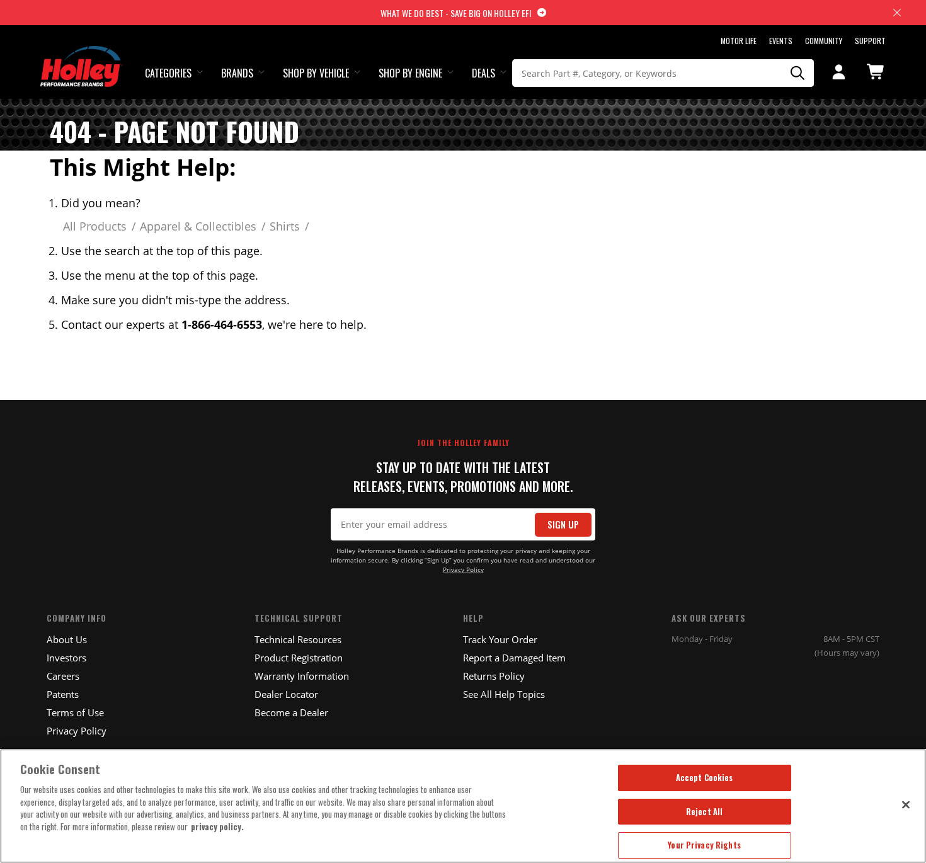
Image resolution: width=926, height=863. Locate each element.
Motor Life (739, 40)
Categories (168, 73)
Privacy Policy (463, 570)
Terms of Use (75, 712)
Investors (66, 657)
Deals (483, 73)
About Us (67, 639)
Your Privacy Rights (704, 844)
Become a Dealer (291, 712)
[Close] (906, 804)
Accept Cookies (704, 777)
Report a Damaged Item (514, 657)
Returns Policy (494, 676)
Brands (237, 73)
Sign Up (563, 524)
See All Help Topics (504, 694)
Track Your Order (500, 639)
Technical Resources (297, 639)
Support (870, 40)
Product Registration (298, 657)
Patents (63, 694)
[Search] (798, 73)
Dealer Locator (286, 694)
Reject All (704, 811)
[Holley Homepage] (81, 55)
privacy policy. (217, 826)
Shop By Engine (410, 73)
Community (823, 40)
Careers (63, 676)
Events (780, 40)
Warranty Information (301, 676)
